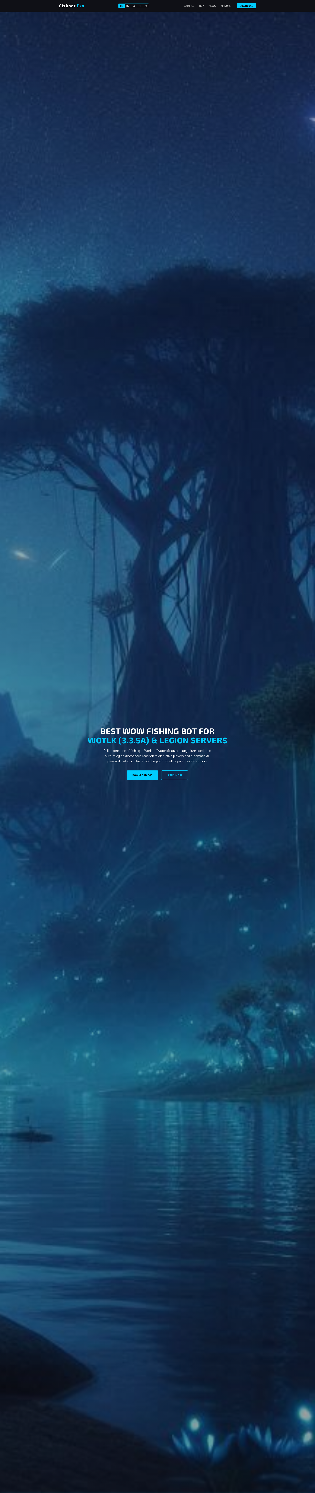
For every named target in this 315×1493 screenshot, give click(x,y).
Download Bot (142, 775)
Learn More (175, 775)
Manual (226, 5)
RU (127, 5)
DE (134, 5)
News (212, 5)
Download (246, 5)
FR (140, 5)
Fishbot (71, 5)
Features (188, 5)
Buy (201, 5)
